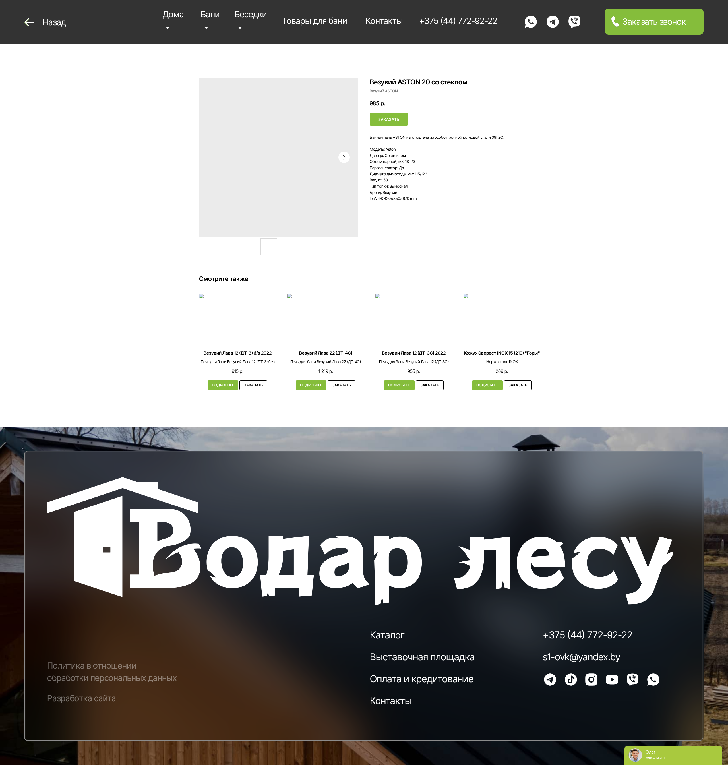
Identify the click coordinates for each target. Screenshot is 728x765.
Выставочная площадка (422, 657)
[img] (531, 22)
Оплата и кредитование (421, 679)
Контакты (391, 700)
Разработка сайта (81, 698)
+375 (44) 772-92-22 (587, 635)
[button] (654, 22)
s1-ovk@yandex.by (581, 657)
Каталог (387, 635)
